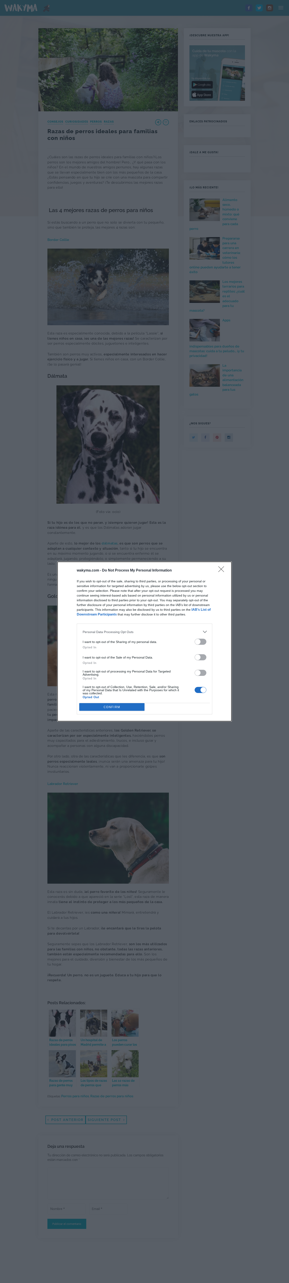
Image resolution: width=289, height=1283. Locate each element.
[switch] (200, 642)
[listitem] (144, 631)
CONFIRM (112, 707)
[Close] (222, 570)
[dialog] (144, 641)
